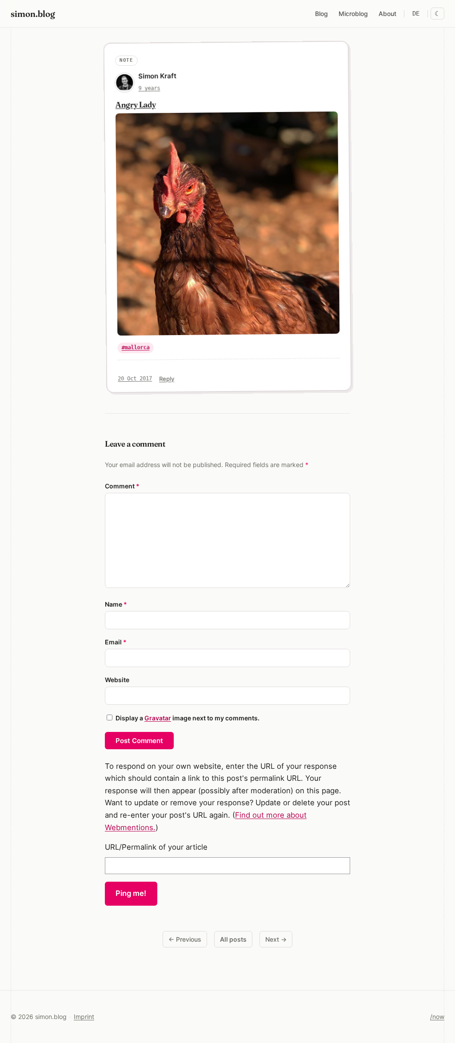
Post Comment (139, 740)
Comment (122, 486)
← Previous (184, 939)
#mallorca (135, 347)
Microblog (353, 13)
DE (415, 13)
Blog (321, 13)
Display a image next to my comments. (187, 718)
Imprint (84, 1016)
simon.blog (33, 13)
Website (117, 679)
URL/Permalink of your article (156, 847)
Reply (166, 378)
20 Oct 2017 (135, 379)
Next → (276, 939)
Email (116, 642)
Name (116, 604)
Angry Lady (136, 104)
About (387, 13)
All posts (233, 939)
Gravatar (157, 718)
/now (437, 1016)
